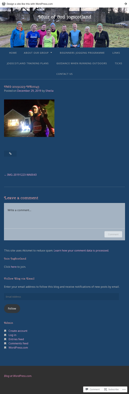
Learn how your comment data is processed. (81, 250)
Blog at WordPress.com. (18, 376)
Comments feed (18, 343)
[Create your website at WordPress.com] (64, 4)
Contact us (64, 73)
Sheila (49, 91)
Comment (113, 234)
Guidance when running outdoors (81, 63)
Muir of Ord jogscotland (64, 17)
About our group (36, 52)
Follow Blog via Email (19, 278)
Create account (18, 331)
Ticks (118, 63)
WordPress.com (18, 347)
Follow (12, 308)
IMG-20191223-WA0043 (22, 175)
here (14, 267)
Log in (12, 335)
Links (116, 52)
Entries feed (16, 339)
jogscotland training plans (28, 63)
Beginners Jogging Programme (82, 52)
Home (13, 52)
